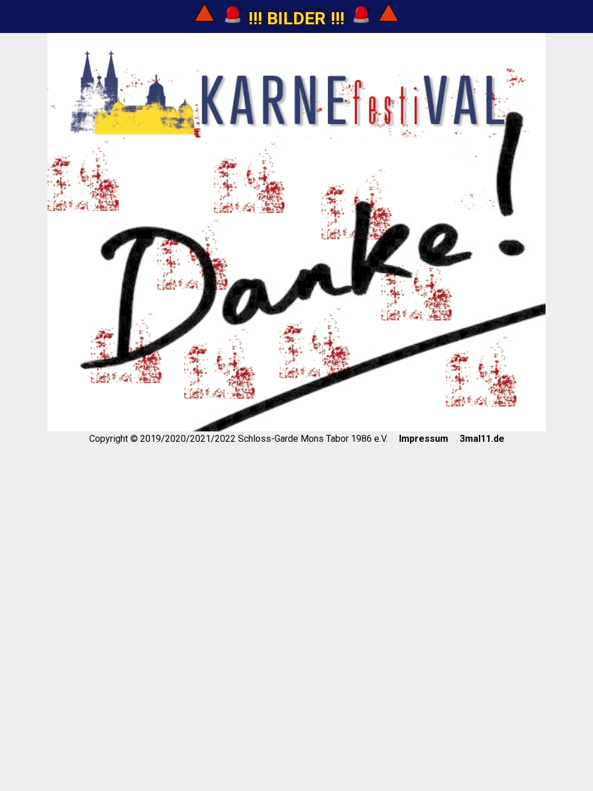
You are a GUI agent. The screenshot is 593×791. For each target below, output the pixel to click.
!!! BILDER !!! (296, 18)
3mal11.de (482, 438)
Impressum (423, 438)
